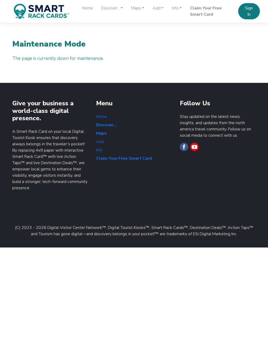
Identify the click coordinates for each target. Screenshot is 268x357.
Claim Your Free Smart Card (206, 11)
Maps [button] (136, 8)
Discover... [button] (110, 8)
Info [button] (175, 8)
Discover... (106, 125)
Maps (101, 133)
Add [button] (156, 8)
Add (100, 142)
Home (87, 8)
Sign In (249, 11)
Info (99, 150)
